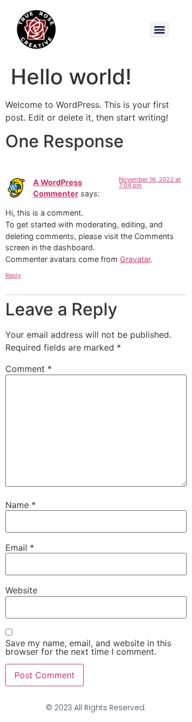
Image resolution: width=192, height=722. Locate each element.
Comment (28, 368)
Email (19, 547)
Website (21, 590)
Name (20, 505)
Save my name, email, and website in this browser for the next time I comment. (88, 647)
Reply (13, 275)
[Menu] (159, 30)
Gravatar (135, 259)
